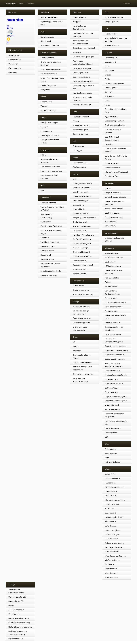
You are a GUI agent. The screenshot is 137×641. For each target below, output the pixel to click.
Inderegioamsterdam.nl (82, 183)
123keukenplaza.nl (113, 266)
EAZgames (45, 89)
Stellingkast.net (111, 577)
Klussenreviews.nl (112, 478)
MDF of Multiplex (112, 560)
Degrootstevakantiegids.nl (116, 396)
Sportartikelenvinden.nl (115, 17)
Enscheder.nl (78, 205)
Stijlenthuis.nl (110, 525)
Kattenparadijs (14, 68)
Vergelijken (13, 63)
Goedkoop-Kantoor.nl (82, 125)
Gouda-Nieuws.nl (80, 269)
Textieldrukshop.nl (113, 428)
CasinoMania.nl (47, 57)
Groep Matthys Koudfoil (83, 294)
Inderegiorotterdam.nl (82, 196)
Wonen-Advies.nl (112, 409)
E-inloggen (77, 150)
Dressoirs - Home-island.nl (116, 350)
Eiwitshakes (46, 221)
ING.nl (43, 155)
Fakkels (108, 282)
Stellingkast (110, 262)
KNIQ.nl (108, 188)
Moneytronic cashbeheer (51, 171)
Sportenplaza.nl (111, 392)
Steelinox (77, 52)
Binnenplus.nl (110, 521)
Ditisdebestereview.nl (114, 217)
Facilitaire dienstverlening (19, 622)
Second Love (46, 101)
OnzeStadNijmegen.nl (82, 243)
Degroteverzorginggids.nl (84, 48)
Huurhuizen (110, 508)
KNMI (107, 457)
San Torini (109, 92)
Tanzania (109, 105)
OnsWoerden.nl (79, 260)
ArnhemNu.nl (78, 209)
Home (21, 3)
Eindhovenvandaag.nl (82, 187)
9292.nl (76, 346)
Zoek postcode (79, 17)
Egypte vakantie (112, 116)
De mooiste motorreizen (83, 374)
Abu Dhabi (109, 70)
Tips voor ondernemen (50, 166)
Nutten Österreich (48, 110)
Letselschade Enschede (51, 271)
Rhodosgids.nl (111, 87)
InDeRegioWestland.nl (82, 256)
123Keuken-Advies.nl (114, 383)
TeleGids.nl (109, 564)
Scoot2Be (45, 237)
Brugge (108, 74)
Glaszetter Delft (112, 551)
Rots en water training (114, 543)
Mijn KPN (44, 126)
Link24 (11, 605)
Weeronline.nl (111, 453)
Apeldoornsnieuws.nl (82, 226)
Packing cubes (111, 311)
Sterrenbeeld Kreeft (49, 17)
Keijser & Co (110, 474)
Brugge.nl (77, 21)
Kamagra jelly (46, 255)
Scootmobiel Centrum (50, 45)
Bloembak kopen (112, 45)
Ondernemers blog (81, 290)
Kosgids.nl (109, 96)
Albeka (76, 121)
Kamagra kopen (47, 246)
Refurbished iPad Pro (114, 257)
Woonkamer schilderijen (115, 556)
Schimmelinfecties (48, 202)
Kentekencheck (47, 37)
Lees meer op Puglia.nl (114, 120)
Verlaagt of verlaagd (82, 104)
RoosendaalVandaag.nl (83, 265)
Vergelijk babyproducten (115, 197)
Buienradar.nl (110, 449)
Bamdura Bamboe (80, 134)
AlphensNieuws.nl (80, 213)
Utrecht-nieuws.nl (80, 192)
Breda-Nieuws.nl (80, 222)
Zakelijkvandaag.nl (16, 609)
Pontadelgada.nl (112, 163)
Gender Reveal (111, 286)
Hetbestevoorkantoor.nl (18, 618)
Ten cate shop (111, 298)
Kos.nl (107, 100)
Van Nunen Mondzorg (50, 242)
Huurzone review (112, 504)
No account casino (49, 73)
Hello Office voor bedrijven (20, 627)
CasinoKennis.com (48, 85)
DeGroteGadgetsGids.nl (83, 81)
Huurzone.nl (110, 482)
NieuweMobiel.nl (80, 162)
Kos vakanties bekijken (82, 362)
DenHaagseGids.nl (81, 72)
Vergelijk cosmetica (113, 192)
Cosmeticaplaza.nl (112, 370)
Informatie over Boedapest (116, 172)
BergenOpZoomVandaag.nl (84, 217)
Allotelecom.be (79, 167)
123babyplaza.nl (112, 213)
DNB (42, 190)
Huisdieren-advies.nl (81, 306)
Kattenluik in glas (112, 534)
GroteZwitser (14, 55)
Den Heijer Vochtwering (115, 547)
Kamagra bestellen (49, 275)
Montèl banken (111, 538)
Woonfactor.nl (111, 568)
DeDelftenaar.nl (79, 230)
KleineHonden (14, 59)
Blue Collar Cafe (112, 176)
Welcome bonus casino (51, 69)
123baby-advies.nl (113, 334)
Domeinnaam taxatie (17, 597)
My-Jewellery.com (112, 253)
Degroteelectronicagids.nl (116, 400)
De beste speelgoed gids (83, 56)
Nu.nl (75, 179)
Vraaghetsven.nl (112, 405)
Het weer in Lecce (112, 462)
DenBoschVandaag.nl (82, 239)
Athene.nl (77, 350)
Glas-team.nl (110, 512)
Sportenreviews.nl (112, 322)
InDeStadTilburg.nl (81, 247)
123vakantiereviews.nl (114, 354)
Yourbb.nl (11, 3)
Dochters (31, 3)
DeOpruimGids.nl (112, 388)
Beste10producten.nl (114, 208)
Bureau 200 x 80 (15, 601)
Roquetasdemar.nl (112, 167)
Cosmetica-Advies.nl (81, 77)
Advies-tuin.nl (111, 495)
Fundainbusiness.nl (81, 116)
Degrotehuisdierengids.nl (115, 346)
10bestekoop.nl (111, 379)
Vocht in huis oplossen (82, 93)
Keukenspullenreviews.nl (115, 302)
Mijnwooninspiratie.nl (114, 306)
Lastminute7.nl (111, 57)
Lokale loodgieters (113, 530)
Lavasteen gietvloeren (114, 517)
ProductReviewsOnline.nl (115, 375)
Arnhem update (79, 273)
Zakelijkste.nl (14, 614)
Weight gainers (111, 21)
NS (74, 342)
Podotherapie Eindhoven (51, 226)
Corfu (107, 66)
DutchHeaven (78, 285)
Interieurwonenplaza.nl (115, 487)
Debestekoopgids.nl (81, 322)
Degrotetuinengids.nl (82, 68)
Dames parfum (111, 432)
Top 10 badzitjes (112, 277)
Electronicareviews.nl (82, 318)
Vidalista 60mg (47, 259)
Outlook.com (78, 146)
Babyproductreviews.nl (114, 359)
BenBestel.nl (110, 225)
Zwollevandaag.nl (80, 200)
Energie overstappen (49, 122)
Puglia (107, 79)
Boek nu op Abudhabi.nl (115, 125)
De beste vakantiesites (114, 83)
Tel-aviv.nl (109, 144)
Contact (126, 3)
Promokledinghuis (80, 129)
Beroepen (12, 72)
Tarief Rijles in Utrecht (50, 135)
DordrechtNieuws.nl (81, 252)
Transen (44, 106)
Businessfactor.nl (15, 638)
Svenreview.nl (111, 221)
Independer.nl (46, 131)
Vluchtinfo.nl (110, 62)
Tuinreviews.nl (111, 33)
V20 (107, 437)
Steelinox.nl (46, 41)
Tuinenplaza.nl (111, 491)
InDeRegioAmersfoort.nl (83, 235)
